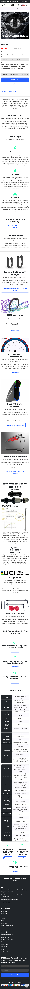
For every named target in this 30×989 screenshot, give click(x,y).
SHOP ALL (4, 911)
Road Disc (4, 913)
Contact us (4, 951)
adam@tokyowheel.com (9, 899)
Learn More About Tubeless (15, 425)
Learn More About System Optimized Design (15, 289)
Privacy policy (5, 942)
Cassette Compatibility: (14, 55)
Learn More (15, 372)
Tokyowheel (19, 982)
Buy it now (15, 84)
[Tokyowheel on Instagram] (14, 881)
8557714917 (5, 902)
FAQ (2, 949)
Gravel (3, 918)
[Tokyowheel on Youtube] (16, 881)
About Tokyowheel (7, 935)
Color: (7, 52)
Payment (4, 947)
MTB (2, 921)
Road (2, 916)
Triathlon (4, 923)
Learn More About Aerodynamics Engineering (15, 330)
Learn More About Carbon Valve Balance (15, 472)
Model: (14, 67)
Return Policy (5, 944)
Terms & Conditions (7, 939)
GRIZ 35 (16, 8)
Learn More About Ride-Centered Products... (15, 227)
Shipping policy (5, 937)
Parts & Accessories (7, 925)
